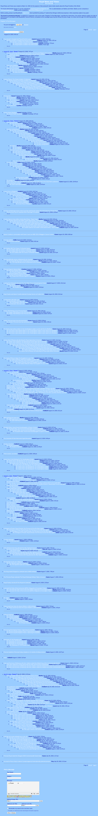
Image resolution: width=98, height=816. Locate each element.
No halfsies (13, 145)
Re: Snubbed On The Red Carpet (22, 374)
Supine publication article (14, 488)
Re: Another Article (15, 285)
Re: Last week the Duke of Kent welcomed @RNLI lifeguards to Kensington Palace (29, 589)
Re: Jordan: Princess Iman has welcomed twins (19, 322)
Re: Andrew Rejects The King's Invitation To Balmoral (21, 80)
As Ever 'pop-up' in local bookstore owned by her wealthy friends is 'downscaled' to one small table (33, 482)
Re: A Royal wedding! (12, 616)
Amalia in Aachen (8, 444)
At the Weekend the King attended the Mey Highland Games (20, 548)
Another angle (13, 696)
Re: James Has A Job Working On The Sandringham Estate (23, 460)
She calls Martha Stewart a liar (15, 506)
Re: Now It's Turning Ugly (17, 383)
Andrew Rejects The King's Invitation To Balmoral (17, 79)
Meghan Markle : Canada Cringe (15, 387)
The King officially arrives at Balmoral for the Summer (18, 259)
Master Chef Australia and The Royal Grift (18, 693)
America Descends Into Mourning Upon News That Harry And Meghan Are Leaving (29, 53)
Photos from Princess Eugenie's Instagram (18, 274)
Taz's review (13, 699)
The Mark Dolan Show (13, 55)
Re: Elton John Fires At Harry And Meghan (24, 480)
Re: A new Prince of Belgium (14, 192)
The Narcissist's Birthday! (14, 502)
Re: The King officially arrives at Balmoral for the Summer (22, 260)
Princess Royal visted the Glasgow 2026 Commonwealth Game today (22, 756)
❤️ (17, 797)
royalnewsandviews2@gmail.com (39, 8)
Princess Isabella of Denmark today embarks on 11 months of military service (24, 652)
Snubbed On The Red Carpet (18, 373)
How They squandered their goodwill (23, 161)
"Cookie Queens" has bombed (15, 394)
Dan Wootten (10, 511)
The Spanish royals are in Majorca (13, 561)
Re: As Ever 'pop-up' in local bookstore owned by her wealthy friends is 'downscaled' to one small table (37, 484)
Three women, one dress (10, 453)
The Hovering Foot (12, 122)
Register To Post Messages (8, 21)
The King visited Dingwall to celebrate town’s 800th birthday (20, 571)
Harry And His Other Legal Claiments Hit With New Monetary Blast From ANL (34, 703)
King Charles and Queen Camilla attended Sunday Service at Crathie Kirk (24, 294)
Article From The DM (21, 704)
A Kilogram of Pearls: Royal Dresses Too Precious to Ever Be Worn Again (23, 528)
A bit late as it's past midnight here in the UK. (16, 736)
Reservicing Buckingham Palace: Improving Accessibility (19, 630)
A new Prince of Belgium (10, 191)
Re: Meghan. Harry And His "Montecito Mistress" (26, 500)
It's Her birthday (11, 498)
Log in (19, 24)
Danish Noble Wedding (10, 112)
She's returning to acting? (14, 183)
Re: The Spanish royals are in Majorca (17, 563)
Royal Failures (11, 57)
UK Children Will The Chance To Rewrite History (17, 248)
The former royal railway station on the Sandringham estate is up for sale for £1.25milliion (28, 329)
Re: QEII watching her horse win (15, 419)
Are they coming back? (13, 129)
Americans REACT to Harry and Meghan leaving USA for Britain (27, 54)
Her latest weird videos (13, 481)
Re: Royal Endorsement (16, 487)
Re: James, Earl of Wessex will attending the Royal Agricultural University (27, 341)
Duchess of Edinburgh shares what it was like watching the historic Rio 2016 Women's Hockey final (30, 210)
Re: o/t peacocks (11, 97)
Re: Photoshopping (15, 691)
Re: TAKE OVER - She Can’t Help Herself (21, 406)
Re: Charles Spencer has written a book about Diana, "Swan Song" (25, 220)
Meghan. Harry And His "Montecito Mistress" (22, 499)
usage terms (26, 13)
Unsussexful (10, 409)
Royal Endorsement (12, 485)
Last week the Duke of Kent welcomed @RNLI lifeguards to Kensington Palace (25, 588)
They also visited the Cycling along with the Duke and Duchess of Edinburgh (27, 664)
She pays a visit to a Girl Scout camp (17, 713)
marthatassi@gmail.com (7, 10)
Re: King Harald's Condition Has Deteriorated (25, 43)
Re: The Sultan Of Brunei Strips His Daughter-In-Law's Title (23, 359)
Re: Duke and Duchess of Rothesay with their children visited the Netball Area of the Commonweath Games (36, 666)
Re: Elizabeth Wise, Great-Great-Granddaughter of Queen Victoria (24, 428)
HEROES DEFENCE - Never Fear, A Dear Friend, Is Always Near (24, 410)
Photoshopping (11, 689)
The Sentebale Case (12, 711)
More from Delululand (12, 68)
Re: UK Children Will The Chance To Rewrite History (21, 249)
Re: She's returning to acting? (18, 184)
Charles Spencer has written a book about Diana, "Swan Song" (21, 219)
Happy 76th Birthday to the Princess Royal (15, 311)
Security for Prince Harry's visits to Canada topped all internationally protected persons (27, 761)
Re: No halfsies (17, 147)
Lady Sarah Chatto (15, 550)
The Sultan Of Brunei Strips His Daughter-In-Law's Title (19, 358)
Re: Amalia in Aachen (12, 445)
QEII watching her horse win (11, 417)
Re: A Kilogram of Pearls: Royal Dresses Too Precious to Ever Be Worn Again (28, 529)
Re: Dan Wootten (14, 513)
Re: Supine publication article (18, 489)
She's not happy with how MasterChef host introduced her (22, 675)
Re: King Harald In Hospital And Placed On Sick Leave (21, 40)
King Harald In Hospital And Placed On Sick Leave (17, 39)
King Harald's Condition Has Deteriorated (21, 41)
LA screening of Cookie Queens (15, 707)
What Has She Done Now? (14, 510)
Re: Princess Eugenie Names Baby (16, 270)
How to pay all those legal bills (15, 477)
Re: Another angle (18, 697)
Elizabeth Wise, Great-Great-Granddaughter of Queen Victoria (20, 427)
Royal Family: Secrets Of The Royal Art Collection (17, 582)
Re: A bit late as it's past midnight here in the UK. (20, 738)
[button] (31, 793)
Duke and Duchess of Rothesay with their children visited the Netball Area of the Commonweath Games (32, 663)
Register (21, 783)
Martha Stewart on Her (13, 505)
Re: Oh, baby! (10, 599)
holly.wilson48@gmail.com (36, 10)
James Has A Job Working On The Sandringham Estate (19, 459)
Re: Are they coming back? (17, 130)
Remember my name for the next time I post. (20, 808)
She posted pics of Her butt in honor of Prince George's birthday (24, 686)
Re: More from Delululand (17, 69)
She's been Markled (12, 65)
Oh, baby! (6, 598)
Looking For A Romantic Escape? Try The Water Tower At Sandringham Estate (25, 283)
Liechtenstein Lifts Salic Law (11, 299)
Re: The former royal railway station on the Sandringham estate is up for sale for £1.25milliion (32, 330)
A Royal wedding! (8, 614)
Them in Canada (11, 517)
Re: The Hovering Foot (16, 123)
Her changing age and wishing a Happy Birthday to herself (22, 507)
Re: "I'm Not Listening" (13, 541)
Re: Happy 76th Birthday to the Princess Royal (19, 312)
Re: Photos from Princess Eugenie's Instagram (22, 276)
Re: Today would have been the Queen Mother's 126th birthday (24, 607)
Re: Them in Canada (15, 518)
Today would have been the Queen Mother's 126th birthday (20, 606)
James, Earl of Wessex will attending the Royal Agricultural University (22, 340)
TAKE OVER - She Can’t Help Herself (17, 405)
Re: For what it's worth (16, 163)
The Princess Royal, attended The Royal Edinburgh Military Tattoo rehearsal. (24, 577)
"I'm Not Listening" (9, 539)
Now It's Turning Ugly (12, 372)
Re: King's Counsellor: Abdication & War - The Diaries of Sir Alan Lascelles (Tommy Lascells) (35, 390)
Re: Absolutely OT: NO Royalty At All (16, 641)
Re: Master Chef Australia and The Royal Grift (22, 695)
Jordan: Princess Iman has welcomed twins (15, 320)
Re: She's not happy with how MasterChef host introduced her (26, 677)
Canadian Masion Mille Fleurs (24, 381)
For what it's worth (12, 162)
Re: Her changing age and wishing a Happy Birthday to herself (27, 509)
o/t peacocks (7, 96)
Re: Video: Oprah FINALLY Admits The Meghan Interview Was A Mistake (29, 702)
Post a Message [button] (49, 3)
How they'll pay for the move (17, 150)
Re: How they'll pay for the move (21, 151)
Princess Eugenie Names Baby (12, 269)
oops (23, 156)
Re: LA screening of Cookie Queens (19, 708)
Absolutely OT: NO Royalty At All (12, 639)
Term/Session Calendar (13, 241)
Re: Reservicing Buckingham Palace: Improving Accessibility (23, 631)
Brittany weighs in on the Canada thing (17, 385)
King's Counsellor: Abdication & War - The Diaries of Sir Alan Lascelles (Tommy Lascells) (31, 388)
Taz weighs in (10, 180)
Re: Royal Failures (15, 58)
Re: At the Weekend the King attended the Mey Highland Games (24, 549)
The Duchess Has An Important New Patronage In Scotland (23, 212)
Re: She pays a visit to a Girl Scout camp (21, 714)
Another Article (11, 284)
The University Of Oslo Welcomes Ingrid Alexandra (17, 438)
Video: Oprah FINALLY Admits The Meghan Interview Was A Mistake (25, 700)
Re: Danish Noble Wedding (14, 114)
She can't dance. (11, 503)
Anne (5, 657)
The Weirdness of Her (13, 688)
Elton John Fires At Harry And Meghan (20, 478)
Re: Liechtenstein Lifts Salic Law (16, 301)
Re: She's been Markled (16, 66)
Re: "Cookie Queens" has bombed (19, 395)
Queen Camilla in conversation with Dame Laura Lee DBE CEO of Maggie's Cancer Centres (29, 234)
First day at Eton (8, 240)
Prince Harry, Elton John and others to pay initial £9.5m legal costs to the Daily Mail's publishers (32, 181)
